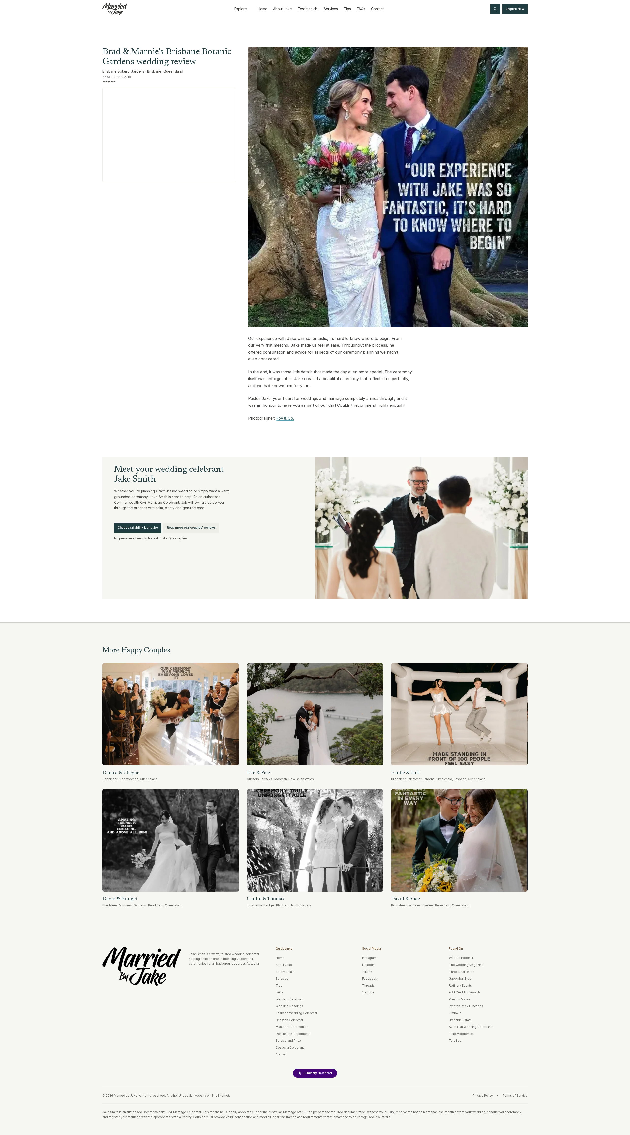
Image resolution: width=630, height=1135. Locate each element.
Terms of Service (515, 1095)
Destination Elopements (293, 1034)
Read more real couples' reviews (191, 527)
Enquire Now (515, 9)
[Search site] (495, 9)
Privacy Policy (483, 1095)
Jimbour (455, 1013)
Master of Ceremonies (292, 1027)
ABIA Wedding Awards (465, 992)
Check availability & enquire (138, 527)
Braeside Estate (460, 1020)
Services (331, 9)
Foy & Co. (285, 418)
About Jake (282, 9)
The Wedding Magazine (466, 965)
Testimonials (308, 9)
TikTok (367, 971)
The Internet (220, 1095)
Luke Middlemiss (461, 1034)
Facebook (369, 978)
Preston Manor (459, 999)
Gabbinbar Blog (460, 978)
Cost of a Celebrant (290, 1047)
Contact (377, 9)
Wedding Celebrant (290, 999)
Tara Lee (455, 1040)
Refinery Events (460, 985)
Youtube (368, 992)
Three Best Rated (461, 971)
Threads (368, 985)
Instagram (369, 958)
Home (262, 9)
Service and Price (288, 1040)
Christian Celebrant (289, 1020)
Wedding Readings (289, 1006)
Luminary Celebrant (318, 1073)
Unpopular (186, 1095)
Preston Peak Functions (466, 1006)
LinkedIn (368, 965)
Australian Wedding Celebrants (471, 1027)
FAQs (361, 9)
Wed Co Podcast (461, 958)
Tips (347, 9)
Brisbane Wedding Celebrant (296, 1013)
